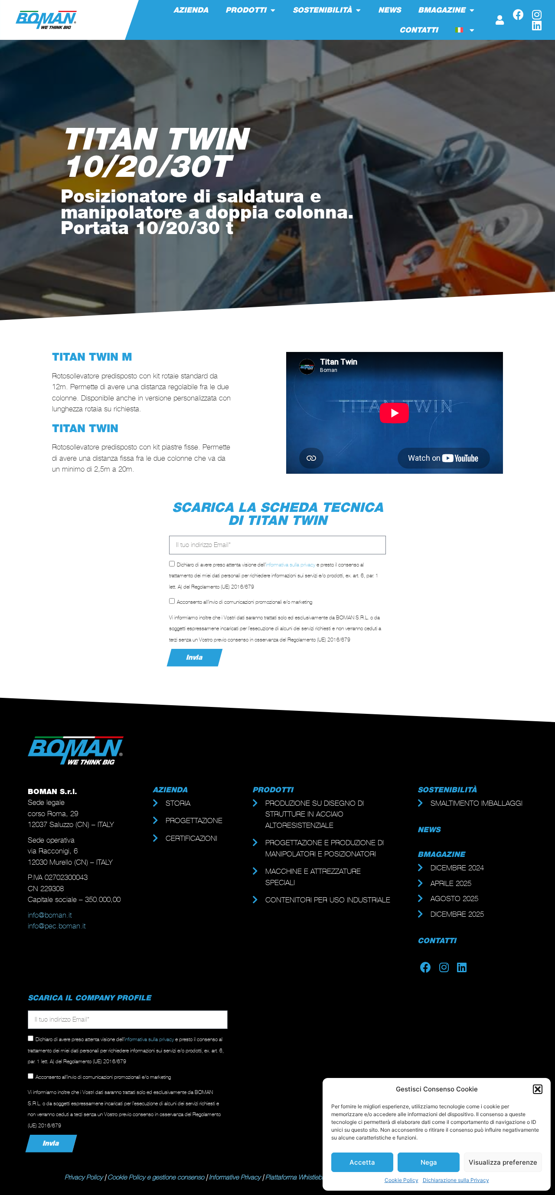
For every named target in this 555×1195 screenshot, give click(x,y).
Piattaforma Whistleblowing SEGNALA (317, 1177)
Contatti (418, 30)
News (389, 10)
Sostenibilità (322, 10)
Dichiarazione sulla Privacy (456, 1180)
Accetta (362, 1162)
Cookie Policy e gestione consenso (156, 1177)
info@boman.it (50, 915)
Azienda (190, 10)
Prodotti (245, 10)
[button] (537, 1089)
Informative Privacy (235, 1177)
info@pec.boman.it (56, 925)
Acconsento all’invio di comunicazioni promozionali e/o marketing (244, 602)
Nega (429, 1162)
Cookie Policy (401, 1180)
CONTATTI (437, 940)
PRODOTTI (272, 789)
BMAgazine (441, 854)
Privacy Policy (84, 1177)
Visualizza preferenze (503, 1162)
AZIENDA (170, 789)
